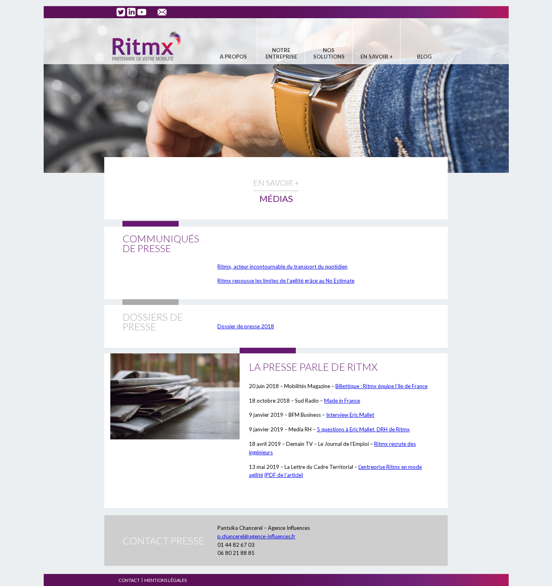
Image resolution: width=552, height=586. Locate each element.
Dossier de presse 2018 (245, 326)
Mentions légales (165, 580)
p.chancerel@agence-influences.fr (256, 536)
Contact (129, 580)
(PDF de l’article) (283, 475)
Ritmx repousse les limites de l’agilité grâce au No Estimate (285, 280)
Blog (424, 56)
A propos (233, 56)
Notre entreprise (281, 53)
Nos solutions (329, 53)
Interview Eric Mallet (350, 415)
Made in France (342, 400)
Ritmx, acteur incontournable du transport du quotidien (282, 266)
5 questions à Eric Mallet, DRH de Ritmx (363, 429)
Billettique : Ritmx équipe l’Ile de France (381, 386)
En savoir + (376, 56)
